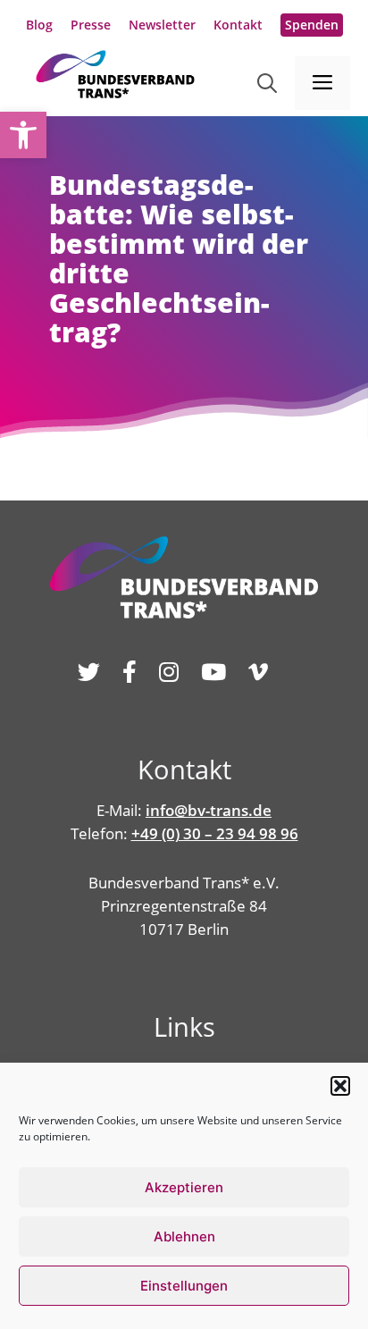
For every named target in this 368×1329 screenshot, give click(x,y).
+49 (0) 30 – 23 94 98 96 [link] (214, 833)
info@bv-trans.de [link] (209, 810)
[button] (340, 1086)
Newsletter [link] (162, 24)
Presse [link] (91, 24)
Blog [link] (39, 24)
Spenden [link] (312, 24)
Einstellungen (184, 1285)
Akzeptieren (184, 1187)
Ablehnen (184, 1236)
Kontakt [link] (238, 24)
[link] (23, 135)
